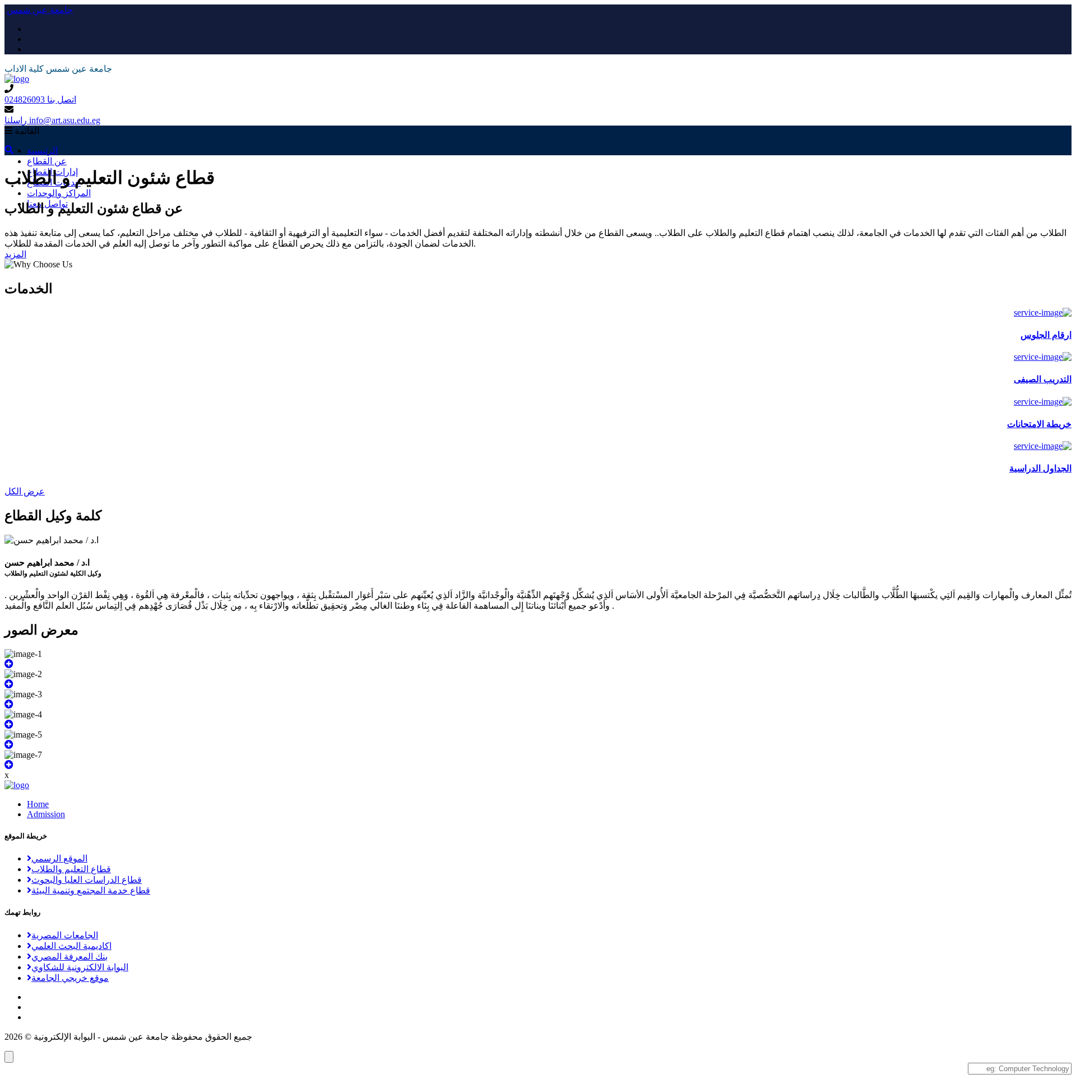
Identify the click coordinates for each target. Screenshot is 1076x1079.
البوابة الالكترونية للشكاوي (79, 967)
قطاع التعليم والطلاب (71, 869)
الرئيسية (42, 150)
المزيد (15, 254)
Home (38, 804)
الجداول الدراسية (1040, 468)
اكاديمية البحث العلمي (71, 946)
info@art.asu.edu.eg (52, 120)
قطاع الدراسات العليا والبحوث (86, 879)
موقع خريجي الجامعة (70, 978)
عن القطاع (47, 161)
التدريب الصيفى (1043, 379)
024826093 (40, 99)
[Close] (8, 1057)
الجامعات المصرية (64, 935)
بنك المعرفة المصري (69, 956)
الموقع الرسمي (59, 858)
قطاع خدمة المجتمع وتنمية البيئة (90, 890)
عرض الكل (24, 491)
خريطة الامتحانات (1039, 424)
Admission (46, 814)
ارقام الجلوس (1046, 335)
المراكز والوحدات (59, 193)
